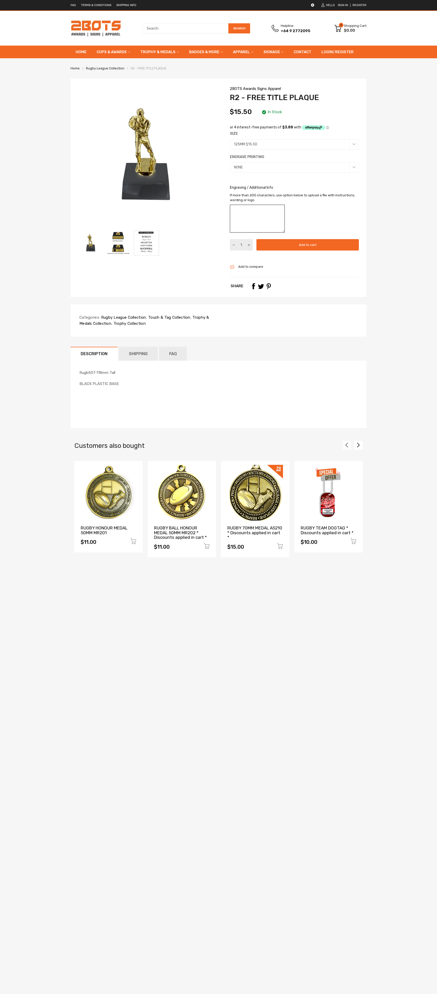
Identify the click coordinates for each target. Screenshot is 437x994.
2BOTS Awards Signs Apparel (255, 88)
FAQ (73, 5)
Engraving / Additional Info (251, 187)
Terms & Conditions (96, 5)
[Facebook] (253, 286)
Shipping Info (126, 5)
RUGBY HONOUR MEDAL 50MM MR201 (104, 530)
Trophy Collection (128, 323)
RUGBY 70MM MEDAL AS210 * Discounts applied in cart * (254, 532)
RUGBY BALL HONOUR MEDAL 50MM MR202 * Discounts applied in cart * (180, 532)
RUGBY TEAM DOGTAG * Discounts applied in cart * (327, 530)
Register (359, 5)
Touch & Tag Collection (168, 317)
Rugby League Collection (123, 317)
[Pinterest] (269, 286)
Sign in (343, 5)
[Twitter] (261, 286)
